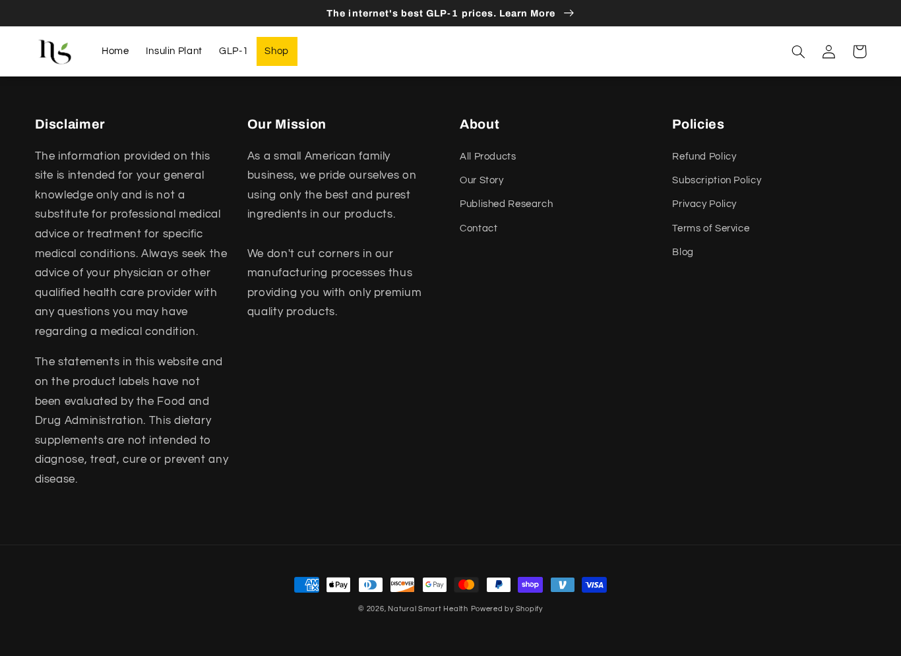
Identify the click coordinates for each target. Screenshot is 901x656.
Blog (683, 252)
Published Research (506, 204)
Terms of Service (710, 228)
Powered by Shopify (507, 608)
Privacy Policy (704, 204)
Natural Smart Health (428, 608)
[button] (799, 51)
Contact (478, 228)
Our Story (482, 180)
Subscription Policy (716, 180)
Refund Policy (704, 157)
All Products (488, 157)
